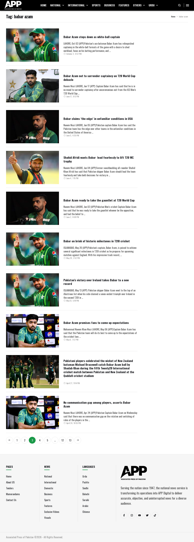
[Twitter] (147, 515)
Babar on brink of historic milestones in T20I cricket (97, 241)
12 (62, 440)
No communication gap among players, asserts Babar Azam (97, 404)
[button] (63, 5)
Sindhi (85, 488)
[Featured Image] (32, 45)
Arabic (85, 506)
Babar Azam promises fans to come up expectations (96, 322)
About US (10, 482)
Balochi (85, 494)
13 (70, 440)
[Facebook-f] (124, 515)
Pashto (85, 482)
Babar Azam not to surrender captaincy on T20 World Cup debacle (99, 78)
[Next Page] (77, 440)
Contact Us (11, 500)
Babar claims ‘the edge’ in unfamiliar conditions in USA (98, 118)
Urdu (84, 476)
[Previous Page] (9, 440)
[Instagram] (131, 515)
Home (173, 16)
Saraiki (85, 500)
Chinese (86, 512)
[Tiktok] (155, 515)
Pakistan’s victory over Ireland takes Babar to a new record (96, 282)
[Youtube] (139, 515)
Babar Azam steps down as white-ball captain (92, 37)
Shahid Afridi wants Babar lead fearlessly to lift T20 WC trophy (99, 159)
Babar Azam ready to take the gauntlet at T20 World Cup (99, 200)
